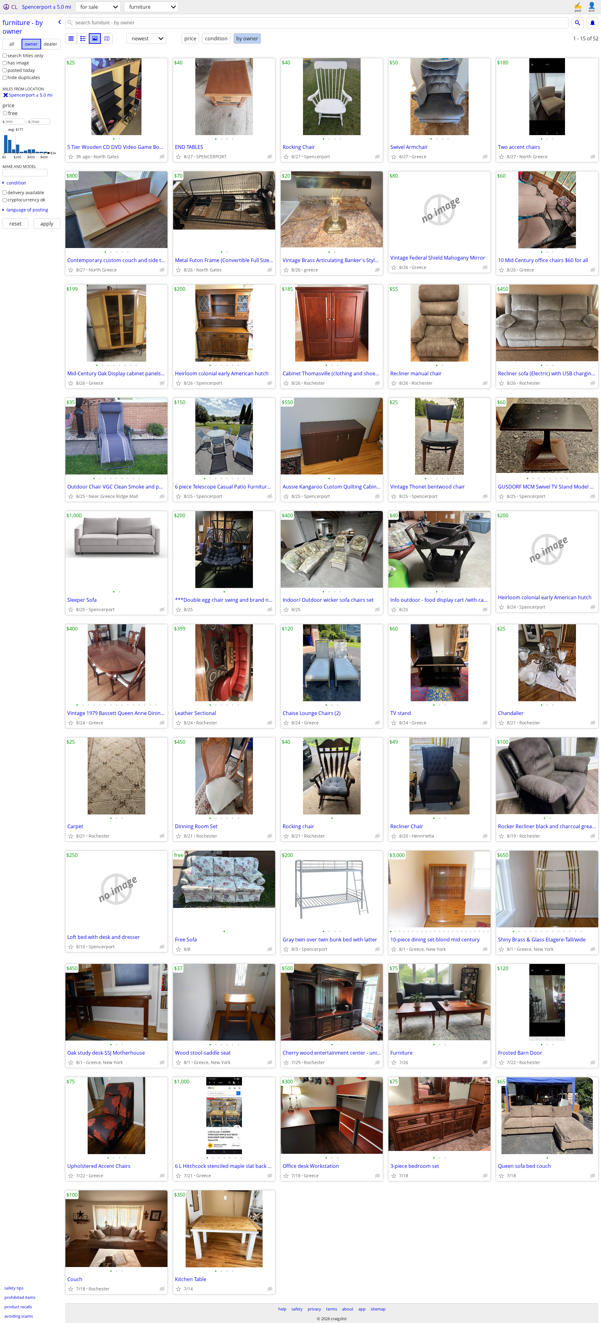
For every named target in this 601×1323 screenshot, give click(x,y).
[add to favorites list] (70, 156)
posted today (21, 70)
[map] (107, 38)
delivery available (26, 192)
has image (18, 63)
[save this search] (592, 22)
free (13, 113)
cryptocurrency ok (26, 200)
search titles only (25, 55)
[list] (71, 38)
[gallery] (95, 38)
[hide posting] (162, 156)
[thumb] (83, 38)
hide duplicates (24, 77)
